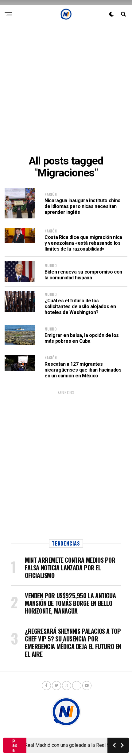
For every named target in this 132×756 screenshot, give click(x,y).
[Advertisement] (66, 89)
